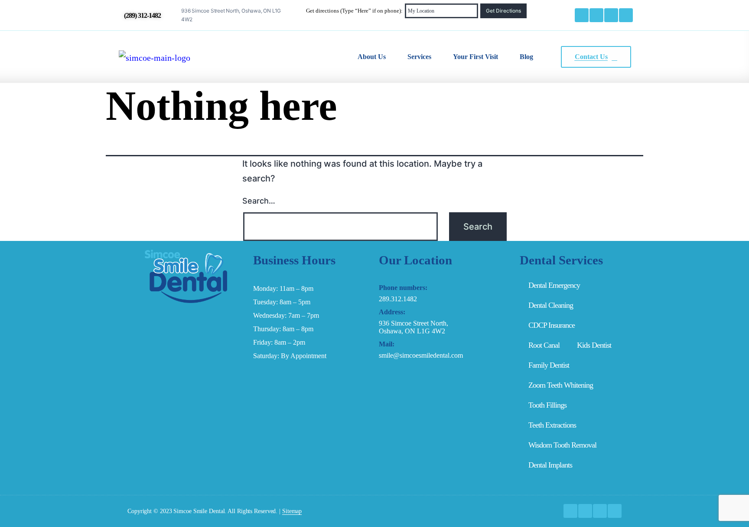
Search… (258, 200)
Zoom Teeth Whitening (560, 385)
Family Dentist (548, 365)
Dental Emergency (554, 285)
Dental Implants (550, 465)
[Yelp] (626, 15)
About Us (372, 56)
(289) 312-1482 (142, 15)
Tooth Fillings (547, 405)
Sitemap (292, 511)
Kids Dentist (594, 345)
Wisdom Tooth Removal (562, 445)
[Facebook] (582, 15)
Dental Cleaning (550, 305)
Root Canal (544, 345)
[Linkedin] (611, 15)
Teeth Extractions (552, 425)
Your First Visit (475, 56)
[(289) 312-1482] (118, 15)
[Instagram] (596, 15)
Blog (526, 56)
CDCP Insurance (551, 325)
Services (419, 56)
